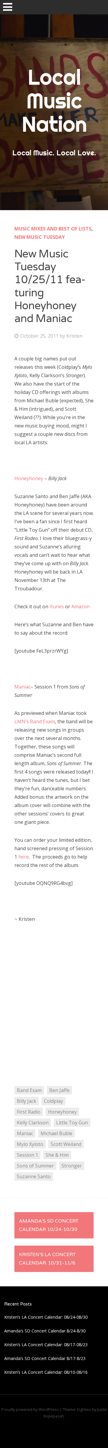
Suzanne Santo (34, 1176)
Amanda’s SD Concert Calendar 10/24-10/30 (48, 1225)
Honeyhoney (29, 478)
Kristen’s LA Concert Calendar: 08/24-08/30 (46, 1317)
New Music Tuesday (39, 237)
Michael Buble (56, 1133)
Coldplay (53, 1101)
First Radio (28, 1112)
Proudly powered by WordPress (30, 1409)
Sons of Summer (35, 1165)
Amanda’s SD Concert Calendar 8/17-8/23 (45, 1358)
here (23, 856)
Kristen (74, 336)
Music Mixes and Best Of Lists (53, 228)
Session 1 (27, 1155)
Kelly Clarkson (33, 1122)
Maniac (22, 686)
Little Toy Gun (72, 1122)
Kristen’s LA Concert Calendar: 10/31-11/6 (47, 1259)
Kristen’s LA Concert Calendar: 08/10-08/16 (46, 1372)
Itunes (57, 606)
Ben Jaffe (59, 1090)
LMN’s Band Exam (34, 721)
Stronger (72, 1165)
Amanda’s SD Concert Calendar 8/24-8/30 (45, 1331)
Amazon (81, 606)
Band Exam (29, 1090)
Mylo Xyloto (30, 1144)
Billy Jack (26, 1101)
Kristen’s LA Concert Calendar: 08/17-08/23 (46, 1344)
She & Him (57, 1155)
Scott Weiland (66, 1144)
